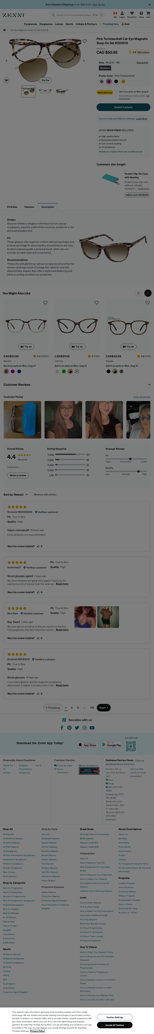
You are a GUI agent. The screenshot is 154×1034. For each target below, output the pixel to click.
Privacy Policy (38, 1030)
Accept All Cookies (114, 1025)
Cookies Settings (114, 1017)
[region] (77, 1020)
